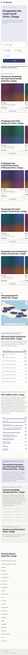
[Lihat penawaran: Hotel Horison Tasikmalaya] (12, 265)
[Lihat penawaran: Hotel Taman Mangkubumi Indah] (12, 179)
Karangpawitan (4, 587)
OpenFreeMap (7, 324)
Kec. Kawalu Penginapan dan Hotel (8, 564)
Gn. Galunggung (4, 614)
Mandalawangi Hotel (5, 234)
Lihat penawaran (12, 111)
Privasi (2, 652)
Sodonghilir (3, 567)
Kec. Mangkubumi (5, 577)
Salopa (2, 637)
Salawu (2, 597)
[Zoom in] (26, 302)
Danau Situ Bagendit (5, 634)
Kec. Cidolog (3, 640)
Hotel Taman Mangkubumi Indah (8, 191)
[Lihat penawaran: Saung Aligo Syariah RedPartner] (12, 135)
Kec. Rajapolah (4, 580)
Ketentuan (6, 652)
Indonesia (9, 7)
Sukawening (3, 630)
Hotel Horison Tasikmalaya (6, 277)
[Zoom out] (26, 304)
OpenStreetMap (22, 324)
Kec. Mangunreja (4, 607)
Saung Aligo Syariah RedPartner (8, 146)
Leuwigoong (3, 617)
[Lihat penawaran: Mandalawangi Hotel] (12, 223)
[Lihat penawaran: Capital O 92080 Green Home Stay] (12, 92)
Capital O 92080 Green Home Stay (8, 104)
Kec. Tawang (4, 600)
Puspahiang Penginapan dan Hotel (8, 560)
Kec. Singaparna (4, 574)
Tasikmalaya (3, 570)
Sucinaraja (3, 604)
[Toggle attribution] (26, 324)
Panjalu (2, 620)
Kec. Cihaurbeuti (4, 594)
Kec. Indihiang (4, 610)
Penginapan (7, 2)
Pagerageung (4, 627)
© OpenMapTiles (13, 324)
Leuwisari (3, 590)
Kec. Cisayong (4, 584)
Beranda (4, 7)
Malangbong (3, 624)
